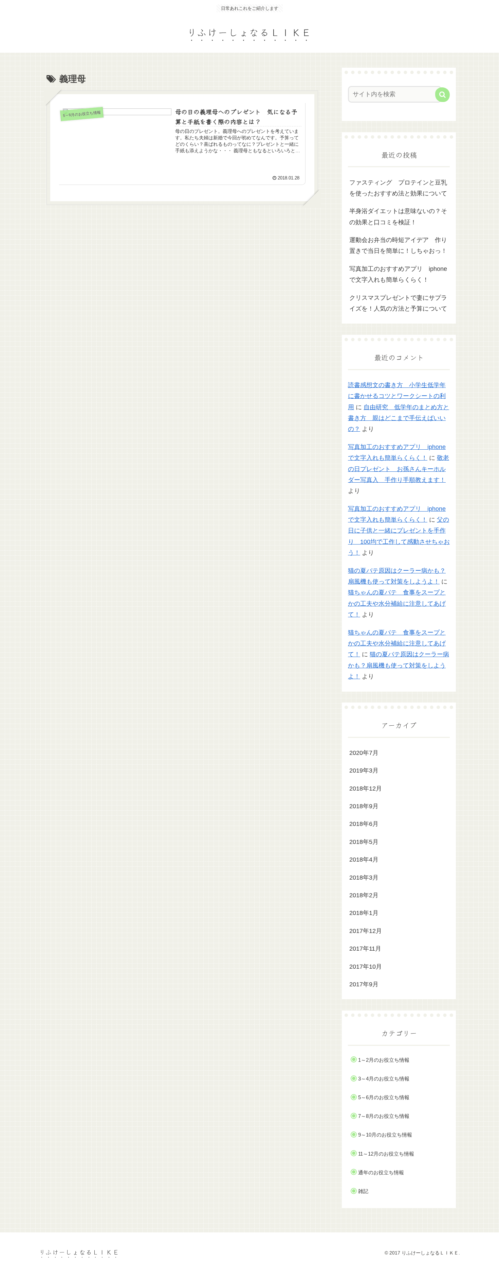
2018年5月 (363, 841)
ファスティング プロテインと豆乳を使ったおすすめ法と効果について (398, 188)
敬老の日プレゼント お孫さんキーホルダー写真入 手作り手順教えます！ (398, 468)
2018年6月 (363, 823)
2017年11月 (365, 948)
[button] (442, 94)
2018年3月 (363, 877)
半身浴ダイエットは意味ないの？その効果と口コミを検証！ (398, 216)
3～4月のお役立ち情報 (383, 1079)
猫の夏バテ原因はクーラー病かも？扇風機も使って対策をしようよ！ (398, 665)
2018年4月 (363, 859)
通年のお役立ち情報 (381, 1172)
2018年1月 (363, 913)
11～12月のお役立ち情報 (386, 1154)
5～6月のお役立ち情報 (383, 1097)
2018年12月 (365, 788)
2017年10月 (365, 966)
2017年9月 (363, 984)
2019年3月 (363, 770)
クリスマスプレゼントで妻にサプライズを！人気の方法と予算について (398, 303)
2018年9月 (363, 806)
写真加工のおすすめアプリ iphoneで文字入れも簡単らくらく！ (398, 274)
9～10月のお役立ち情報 (385, 1135)
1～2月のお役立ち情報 (383, 1060)
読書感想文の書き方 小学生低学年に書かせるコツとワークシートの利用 (397, 396)
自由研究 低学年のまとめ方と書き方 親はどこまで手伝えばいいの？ (398, 418)
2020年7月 (363, 752)
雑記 (363, 1191)
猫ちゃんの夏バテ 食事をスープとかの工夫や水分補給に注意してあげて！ (397, 603)
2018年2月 (363, 895)
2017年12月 (365, 931)
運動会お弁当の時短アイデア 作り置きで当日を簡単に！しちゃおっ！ (398, 245)
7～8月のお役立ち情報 (383, 1116)
